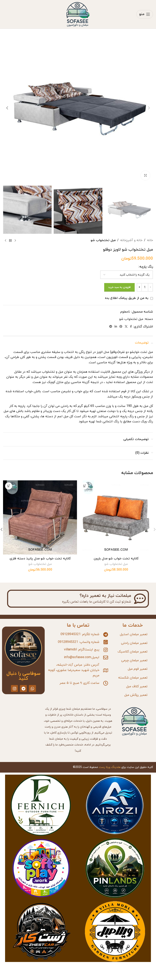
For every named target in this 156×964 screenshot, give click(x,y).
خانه (150, 240)
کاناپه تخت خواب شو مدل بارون (116, 558)
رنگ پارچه (146, 267)
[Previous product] (15, 240)
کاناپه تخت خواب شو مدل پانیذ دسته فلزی (40, 558)
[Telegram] (23, 688)
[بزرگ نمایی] (145, 175)
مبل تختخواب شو (103, 240)
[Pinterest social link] (121, 327)
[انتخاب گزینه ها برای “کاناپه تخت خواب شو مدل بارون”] (84, 486)
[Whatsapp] (32, 688)
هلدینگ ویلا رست (109, 767)
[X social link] (126, 327)
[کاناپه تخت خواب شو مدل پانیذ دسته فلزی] (40, 517)
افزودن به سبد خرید (119, 287)
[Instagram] (14, 688)
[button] (149, 108)
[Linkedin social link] (115, 327)
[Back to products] (10, 240)
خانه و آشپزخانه (131, 240)
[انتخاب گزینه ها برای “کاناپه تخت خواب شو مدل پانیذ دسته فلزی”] (8, 486)
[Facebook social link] (131, 327)
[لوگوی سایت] (78, 14)
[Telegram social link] (110, 327)
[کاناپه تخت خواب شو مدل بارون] (116, 517)
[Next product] (5, 240)
